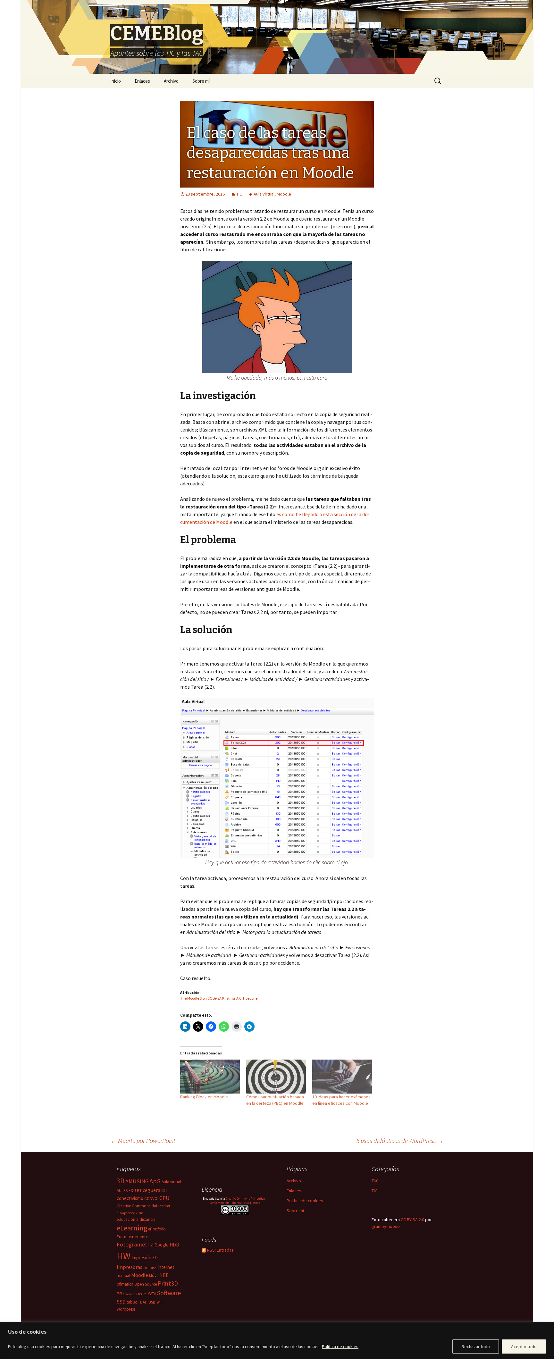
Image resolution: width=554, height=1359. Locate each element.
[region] (277, 1340)
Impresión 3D (144, 1257)
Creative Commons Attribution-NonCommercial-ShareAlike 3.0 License (237, 1201)
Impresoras (129, 1267)
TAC (375, 1181)
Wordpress (126, 1309)
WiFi (160, 1302)
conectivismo (130, 1198)
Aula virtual (264, 194)
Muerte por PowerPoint (142, 1141)
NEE (164, 1275)
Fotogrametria (135, 1244)
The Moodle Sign (193, 998)
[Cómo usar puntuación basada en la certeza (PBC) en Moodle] (276, 1077)
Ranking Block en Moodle (204, 1097)
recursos (131, 1294)
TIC (239, 194)
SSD (121, 1301)
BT (139, 1190)
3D (120, 1181)
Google (162, 1245)
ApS (155, 1181)
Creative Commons (133, 1206)
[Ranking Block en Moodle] (210, 1077)
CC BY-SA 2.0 (412, 1219)
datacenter (160, 1206)
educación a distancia (136, 1219)
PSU (120, 1293)
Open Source (145, 1284)
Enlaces (142, 81)
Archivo (171, 81)
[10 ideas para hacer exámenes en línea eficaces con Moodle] (342, 1077)
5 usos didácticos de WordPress (400, 1141)
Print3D (168, 1283)
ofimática (125, 1284)
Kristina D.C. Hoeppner (240, 998)
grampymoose (386, 1226)
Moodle (284, 194)
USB (151, 1302)
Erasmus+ (125, 1236)
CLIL (165, 1190)
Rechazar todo (476, 1346)
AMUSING (136, 1181)
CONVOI (151, 1198)
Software (169, 1293)
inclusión (149, 1268)
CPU (164, 1198)
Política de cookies (340, 1346)
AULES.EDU (126, 1190)
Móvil (153, 1275)
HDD (174, 1245)
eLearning (132, 1227)
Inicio (115, 81)
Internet (165, 1267)
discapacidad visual (131, 1213)
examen (141, 1236)
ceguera (151, 1190)
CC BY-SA (214, 998)
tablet (132, 1302)
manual (123, 1275)
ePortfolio (157, 1229)
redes (142, 1293)
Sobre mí (201, 81)
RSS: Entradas (220, 1250)
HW (123, 1256)
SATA (152, 1293)
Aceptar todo (524, 1346)
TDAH (142, 1302)
